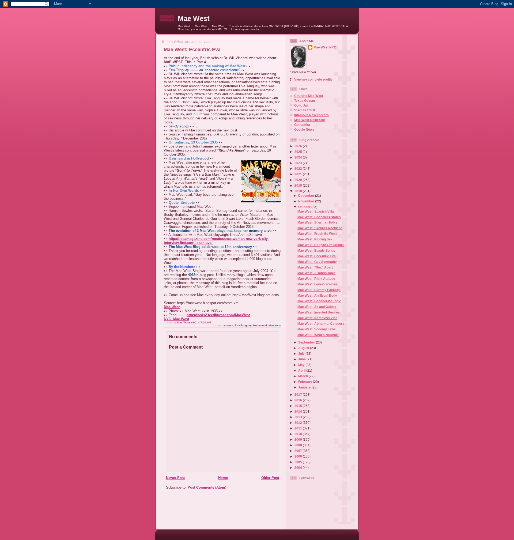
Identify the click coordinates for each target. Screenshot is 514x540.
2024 (298, 157)
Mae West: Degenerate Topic (319, 301)
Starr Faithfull (304, 110)
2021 (298, 174)
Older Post (270, 478)
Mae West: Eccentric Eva (316, 256)
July (301, 353)
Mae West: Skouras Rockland (319, 228)
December (306, 195)
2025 (298, 151)
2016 (298, 400)
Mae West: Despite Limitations (320, 245)
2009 (298, 439)
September (307, 342)
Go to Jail (301, 105)
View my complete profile (313, 79)
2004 (298, 467)
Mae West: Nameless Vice (317, 318)
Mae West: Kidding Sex (314, 239)
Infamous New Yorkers (311, 115)
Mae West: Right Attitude (316, 278)
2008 (298, 445)
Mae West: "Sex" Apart (315, 267)
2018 (298, 191)
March (303, 376)
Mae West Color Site (309, 120)
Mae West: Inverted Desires (318, 312)
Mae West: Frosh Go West (317, 233)
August (304, 348)
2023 (298, 163)
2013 (298, 417)
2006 (298, 456)
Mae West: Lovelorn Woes (317, 284)
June (302, 359)
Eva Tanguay (243, 325)
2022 (298, 168)
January (305, 387)
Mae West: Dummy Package (319, 290)
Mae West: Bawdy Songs (316, 250)
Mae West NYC (324, 47)
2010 (298, 434)
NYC (167, 319)
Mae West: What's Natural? (318, 335)
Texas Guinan (304, 100)
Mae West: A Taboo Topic (316, 273)
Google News (304, 129)
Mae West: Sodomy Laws (316, 329)
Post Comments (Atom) (207, 487)
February (305, 381)
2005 (298, 462)
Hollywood (260, 325)
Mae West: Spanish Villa (315, 211)
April (302, 370)
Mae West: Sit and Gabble (316, 306)
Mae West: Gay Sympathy (317, 261)
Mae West (194, 18)
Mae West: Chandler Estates (319, 217)
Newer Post (175, 478)
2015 (298, 405)
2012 (298, 422)
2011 (298, 428)
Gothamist (302, 124)
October (304, 207)
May (301, 365)
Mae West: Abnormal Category (320, 323)
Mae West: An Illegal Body (317, 295)
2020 (298, 180)
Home (223, 478)
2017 (298, 394)
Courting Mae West (308, 95)
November (306, 201)
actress (228, 325)
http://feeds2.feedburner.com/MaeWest (218, 315)
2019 (298, 185)
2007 (298, 450)
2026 (298, 146)
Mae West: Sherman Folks (317, 222)
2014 (298, 411)
